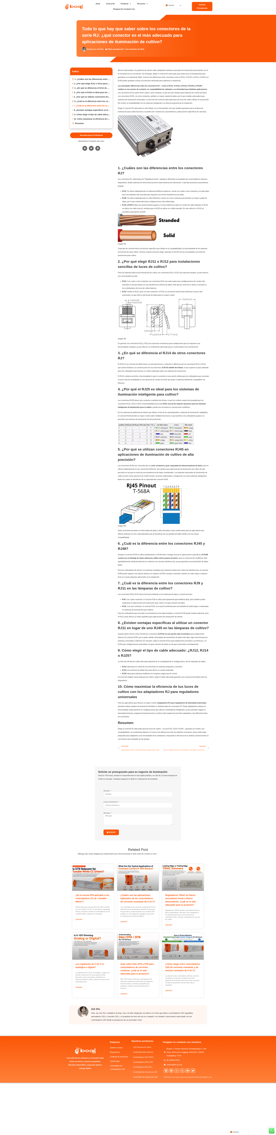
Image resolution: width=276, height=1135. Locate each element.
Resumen (79, 123)
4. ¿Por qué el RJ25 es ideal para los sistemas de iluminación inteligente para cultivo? (92, 92)
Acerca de (110, 4)
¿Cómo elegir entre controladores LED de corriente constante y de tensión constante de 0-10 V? (182, 967)
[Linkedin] (166, 1071)
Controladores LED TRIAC (143, 1057)
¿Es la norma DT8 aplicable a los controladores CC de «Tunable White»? (92, 898)
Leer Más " (79, 919)
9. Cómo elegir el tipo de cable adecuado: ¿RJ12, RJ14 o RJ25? (92, 114)
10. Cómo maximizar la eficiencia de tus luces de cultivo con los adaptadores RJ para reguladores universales (92, 119)
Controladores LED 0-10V (143, 1062)
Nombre (107, 791)
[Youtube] (187, 1071)
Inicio (98, 4)
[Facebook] (171, 1071)
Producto (124, 4)
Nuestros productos (142, 1041)
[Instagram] (182, 1071)
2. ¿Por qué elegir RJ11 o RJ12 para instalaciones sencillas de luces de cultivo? (92, 84)
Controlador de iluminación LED (145, 1077)
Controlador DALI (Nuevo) (143, 1052)
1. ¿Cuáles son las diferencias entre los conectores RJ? (92, 79)
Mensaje (107, 813)
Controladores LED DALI (142, 1067)
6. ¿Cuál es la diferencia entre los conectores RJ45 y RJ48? (92, 101)
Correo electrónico (111, 802)
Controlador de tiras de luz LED (145, 1072)
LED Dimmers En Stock (142, 1047)
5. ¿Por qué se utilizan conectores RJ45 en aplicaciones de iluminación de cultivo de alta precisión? (92, 97)
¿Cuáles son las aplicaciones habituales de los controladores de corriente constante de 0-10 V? (137, 898)
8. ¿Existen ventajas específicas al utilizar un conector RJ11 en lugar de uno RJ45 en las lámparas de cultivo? (92, 110)
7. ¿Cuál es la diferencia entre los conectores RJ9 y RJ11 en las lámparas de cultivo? (92, 106)
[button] (84, 148)
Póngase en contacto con (124, 9)
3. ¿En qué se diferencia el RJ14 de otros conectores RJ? (92, 88)
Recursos (141, 4)
